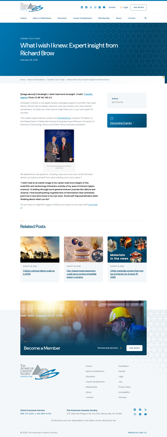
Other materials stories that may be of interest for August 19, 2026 (126, 274)
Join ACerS (138, 7)
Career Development (82, 18)
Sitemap (122, 397)
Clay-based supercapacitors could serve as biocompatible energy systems (81, 274)
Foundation (123, 366)
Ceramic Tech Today (56, 79)
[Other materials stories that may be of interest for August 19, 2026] (127, 249)
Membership (104, 18)
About (119, 18)
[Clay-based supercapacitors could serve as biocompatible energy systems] (83, 249)
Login (125, 7)
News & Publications (42, 18)
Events (23, 18)
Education (62, 18)
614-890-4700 (44, 413)
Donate (112, 7)
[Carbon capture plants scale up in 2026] (39, 249)
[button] (145, 18)
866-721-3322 (27, 413)
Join (120, 382)
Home (22, 79)
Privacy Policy (124, 387)
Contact (131, 18)
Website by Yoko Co (137, 432)
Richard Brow (64, 118)
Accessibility (124, 392)
